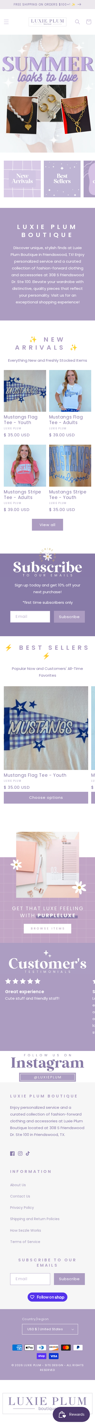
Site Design (54, 1365)
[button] (6, 21)
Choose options (46, 797)
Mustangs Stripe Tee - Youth (68, 494)
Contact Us (20, 1196)
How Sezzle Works (25, 1230)
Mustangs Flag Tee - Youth (21, 419)
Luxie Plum (33, 1365)
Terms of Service (25, 1241)
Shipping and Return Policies (35, 1218)
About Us (18, 1184)
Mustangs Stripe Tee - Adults (22, 494)
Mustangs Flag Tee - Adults (66, 419)
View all (47, 524)
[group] (47, 94)
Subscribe (69, 616)
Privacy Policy (22, 1207)
